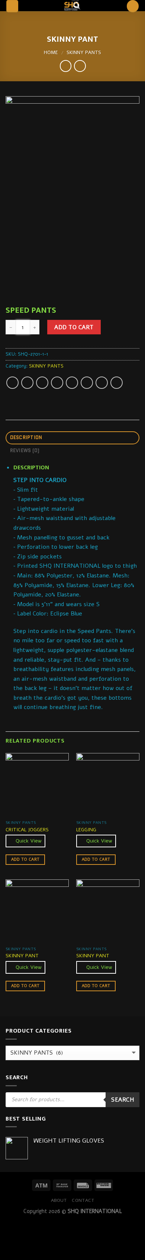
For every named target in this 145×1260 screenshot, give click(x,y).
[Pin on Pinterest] (72, 383)
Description (26, 437)
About (59, 1200)
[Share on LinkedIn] (102, 383)
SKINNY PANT (22, 955)
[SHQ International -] (72, 5)
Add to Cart (73, 327)
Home (51, 52)
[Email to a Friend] (57, 383)
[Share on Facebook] (27, 383)
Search (122, 1099)
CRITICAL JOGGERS (27, 829)
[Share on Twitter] (42, 383)
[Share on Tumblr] (116, 383)
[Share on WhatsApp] (12, 383)
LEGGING (86, 829)
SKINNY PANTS (84, 52)
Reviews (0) (25, 450)
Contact (83, 1200)
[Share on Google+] (87, 383)
